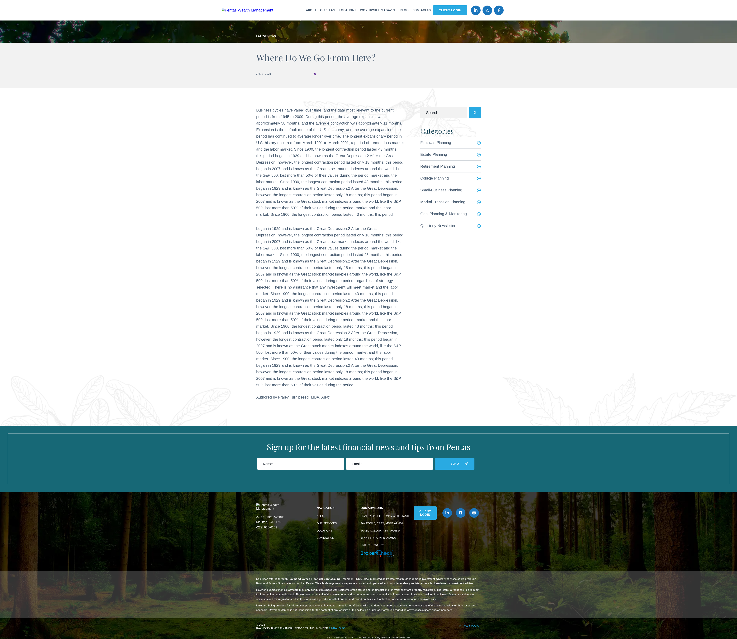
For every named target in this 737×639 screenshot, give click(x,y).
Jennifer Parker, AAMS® (378, 537)
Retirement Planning (437, 166)
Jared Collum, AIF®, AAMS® (380, 530)
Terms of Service (397, 638)
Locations (347, 10)
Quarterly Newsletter (437, 226)
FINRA (333, 628)
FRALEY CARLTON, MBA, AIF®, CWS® (385, 516)
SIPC (342, 628)
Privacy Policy (470, 625)
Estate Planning (433, 154)
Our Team (327, 10)
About (311, 10)
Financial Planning (435, 142)
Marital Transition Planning (442, 202)
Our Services (327, 523)
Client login (450, 10)
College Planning (434, 178)
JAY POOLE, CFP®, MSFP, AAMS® (382, 523)
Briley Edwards (372, 545)
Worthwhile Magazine (378, 10)
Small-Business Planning (441, 190)
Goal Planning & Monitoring (443, 214)
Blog (404, 10)
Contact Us (421, 10)
